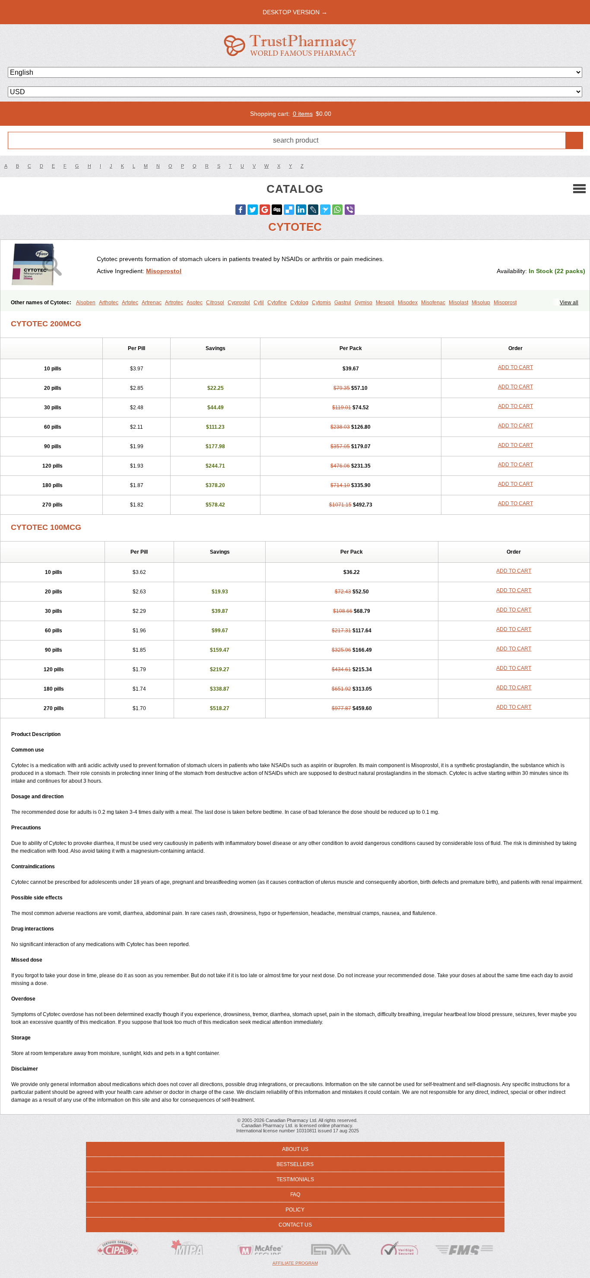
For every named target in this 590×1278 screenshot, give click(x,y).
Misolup (481, 303)
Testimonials (295, 1179)
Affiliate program (295, 1263)
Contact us (295, 1225)
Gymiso (363, 303)
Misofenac (433, 303)
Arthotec (108, 303)
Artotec (130, 303)
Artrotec (174, 303)
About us (295, 1149)
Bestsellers (295, 1164)
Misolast (458, 303)
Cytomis (321, 303)
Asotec (195, 303)
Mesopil (385, 303)
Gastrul (342, 303)
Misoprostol (163, 271)
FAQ (295, 1195)
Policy (295, 1210)
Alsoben (85, 303)
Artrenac (152, 303)
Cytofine (277, 303)
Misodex (408, 303)
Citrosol (215, 303)
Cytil (259, 303)
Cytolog (299, 303)
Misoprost (505, 303)
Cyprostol (239, 303)
